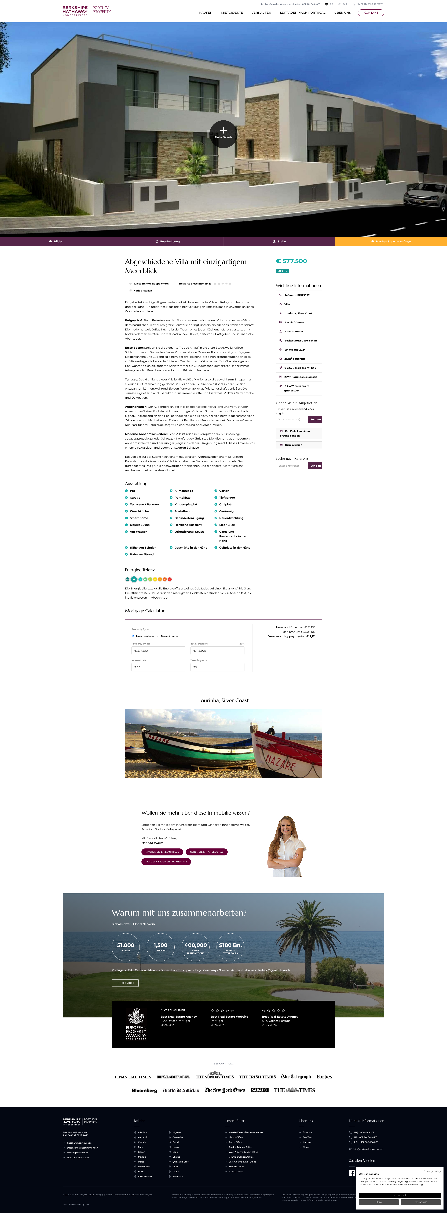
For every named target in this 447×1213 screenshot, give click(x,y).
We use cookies (369, 1174)
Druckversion (293, 445)
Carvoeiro (178, 1137)
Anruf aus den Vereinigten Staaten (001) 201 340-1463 (292, 4)
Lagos (176, 1147)
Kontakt (371, 12)
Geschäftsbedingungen (79, 1143)
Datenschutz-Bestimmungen (82, 1147)
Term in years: (198, 660)
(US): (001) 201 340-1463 (365, 1137)
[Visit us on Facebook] (352, 1173)
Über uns (342, 12)
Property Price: (140, 643)
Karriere (307, 1142)
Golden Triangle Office (240, 1147)
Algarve (177, 1132)
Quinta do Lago (181, 1161)
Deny (379, 1202)
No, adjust (421, 1202)
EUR (342, 4)
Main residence (145, 636)
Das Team (308, 1137)
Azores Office (236, 1171)
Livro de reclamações (78, 1157)
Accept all (400, 1195)
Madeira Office (236, 1166)
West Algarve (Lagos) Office (243, 1152)
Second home (169, 636)
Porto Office (235, 1142)
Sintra (141, 1171)
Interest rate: (139, 660)
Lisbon (141, 1152)
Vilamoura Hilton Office (241, 1157)
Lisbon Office (236, 1137)
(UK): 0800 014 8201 (363, 1132)
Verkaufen (261, 12)
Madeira (142, 1157)
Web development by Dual (76, 1204)
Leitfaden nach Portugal (303, 12)
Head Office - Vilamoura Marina (246, 1132)
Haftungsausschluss (77, 1152)
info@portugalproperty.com (368, 1149)
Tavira (176, 1171)
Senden (316, 419)
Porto (141, 1161)
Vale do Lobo (145, 1176)
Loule (175, 1152)
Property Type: (140, 629)
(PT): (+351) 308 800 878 (365, 1142)
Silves (175, 1166)
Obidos (176, 1157)
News (306, 1147)
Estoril (176, 1142)
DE (331, 4)
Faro (140, 1147)
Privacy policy (432, 1171)
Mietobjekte (232, 12)
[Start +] (87, 11)
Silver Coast (144, 1166)
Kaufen (205, 12)
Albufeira (142, 1132)
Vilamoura (178, 1176)
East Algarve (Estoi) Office (242, 1161)
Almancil (142, 1137)
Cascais (142, 1142)
